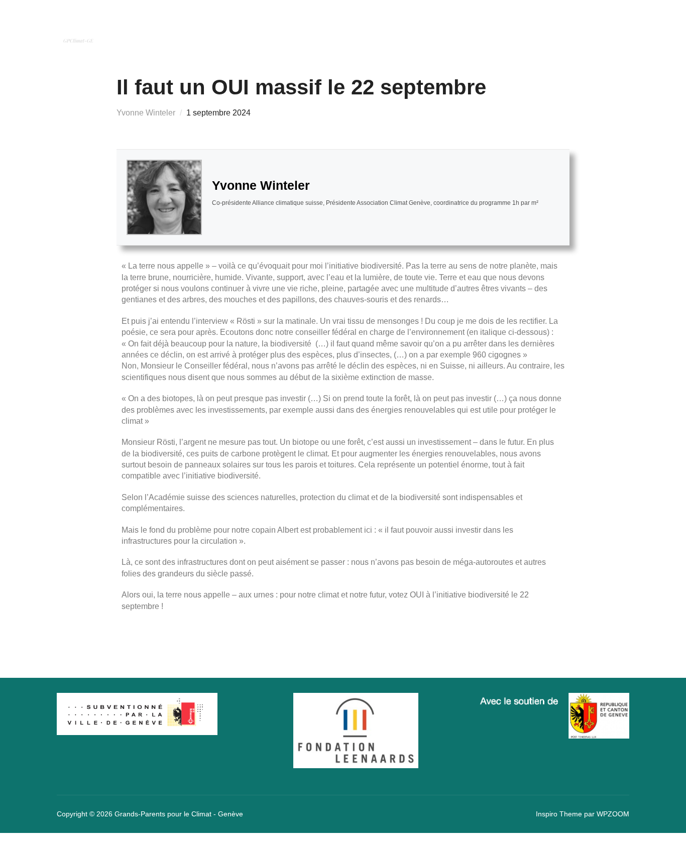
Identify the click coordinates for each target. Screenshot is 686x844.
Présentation (339, 29)
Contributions (483, 29)
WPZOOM (613, 814)
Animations (410, 29)
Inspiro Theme (559, 814)
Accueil (277, 29)
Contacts (562, 29)
